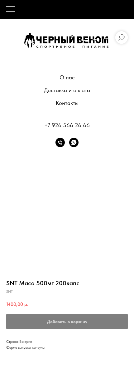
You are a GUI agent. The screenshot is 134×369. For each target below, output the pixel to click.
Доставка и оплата (67, 90)
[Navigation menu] (10, 9)
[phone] (60, 142)
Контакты (67, 103)
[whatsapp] (74, 142)
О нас (67, 77)
